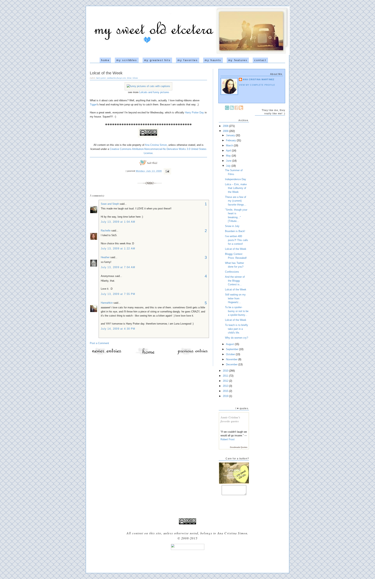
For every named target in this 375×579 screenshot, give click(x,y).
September (232, 349)
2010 (226, 370)
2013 (226, 385)
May (229, 155)
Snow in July (232, 226)
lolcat (129, 77)
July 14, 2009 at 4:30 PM (118, 328)
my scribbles (126, 60)
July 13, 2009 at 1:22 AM (118, 248)
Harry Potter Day (194, 112)
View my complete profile (257, 85)
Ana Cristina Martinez (258, 79)
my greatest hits (157, 60)
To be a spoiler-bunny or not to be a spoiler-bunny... (236, 311)
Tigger (93, 104)
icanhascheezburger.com (116, 77)
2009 (226, 131)
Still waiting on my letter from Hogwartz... (235, 298)
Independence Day (235, 179)
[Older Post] (192, 354)
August (230, 344)
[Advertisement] (187, 560)
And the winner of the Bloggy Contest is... (235, 280)
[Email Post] (167, 171)
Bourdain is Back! (235, 231)
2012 (226, 380)
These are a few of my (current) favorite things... (235, 201)
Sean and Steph (110, 203)
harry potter (101, 77)
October (231, 354)
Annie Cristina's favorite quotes (230, 419)
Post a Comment (99, 343)
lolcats (135, 77)
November (232, 359)
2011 (226, 375)
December (232, 364)
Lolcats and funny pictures (154, 92)
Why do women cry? (236, 337)
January (231, 135)
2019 (226, 396)
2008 (226, 126)
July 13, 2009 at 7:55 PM (118, 294)
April (229, 150)
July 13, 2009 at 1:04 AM (118, 221)
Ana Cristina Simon (156, 144)
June (229, 160)
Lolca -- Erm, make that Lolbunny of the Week (236, 188)
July (228, 165)
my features (237, 60)
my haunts (213, 60)
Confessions (232, 271)
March (230, 145)
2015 (226, 391)
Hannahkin (107, 302)
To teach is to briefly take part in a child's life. (236, 329)
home (105, 60)
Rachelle (106, 230)
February (231, 140)
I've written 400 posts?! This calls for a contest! (236, 240)
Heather (105, 257)
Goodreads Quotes (238, 447)
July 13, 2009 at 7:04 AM (118, 267)
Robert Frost (228, 439)
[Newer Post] (106, 354)
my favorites (188, 60)
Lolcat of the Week (106, 73)
